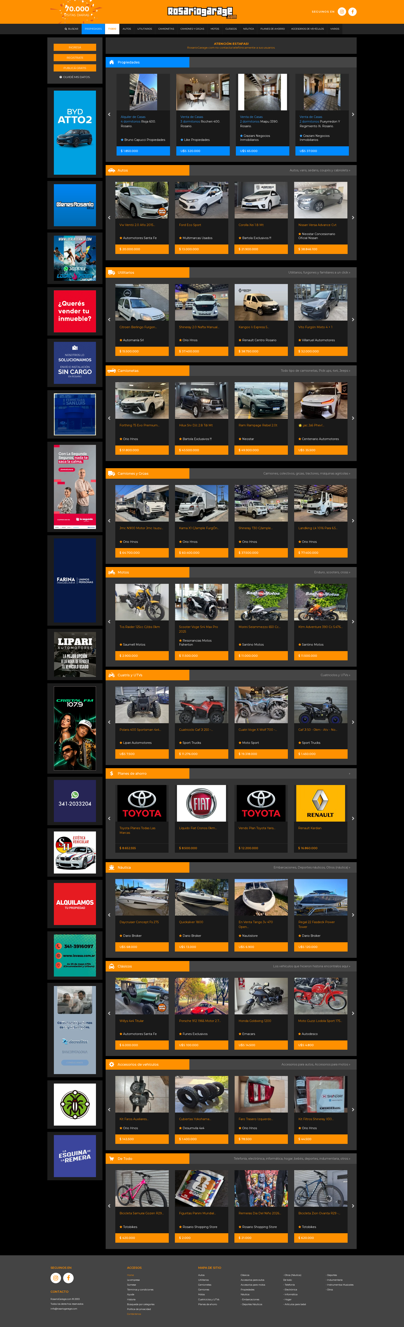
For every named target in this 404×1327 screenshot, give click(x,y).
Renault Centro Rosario (139, 340)
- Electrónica (290, 1289)
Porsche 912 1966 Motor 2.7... (140, 1021)
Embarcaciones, (286, 867)
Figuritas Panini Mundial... (138, 1213)
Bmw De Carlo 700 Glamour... (320, 1021)
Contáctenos (134, 1313)
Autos (201, 1275)
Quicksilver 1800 (132, 922)
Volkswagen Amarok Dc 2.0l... (260, 425)
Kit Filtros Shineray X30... (256, 1119)
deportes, (312, 1158)
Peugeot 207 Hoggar (314, 327)
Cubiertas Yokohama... (136, 1119)
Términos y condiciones (140, 1289)
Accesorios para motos (331, 1064)
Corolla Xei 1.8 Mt (131, 225)
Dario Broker (132, 936)
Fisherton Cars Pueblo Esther (316, 338)
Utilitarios (203, 1279)
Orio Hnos (249, 340)
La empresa (133, 1279)
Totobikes (249, 1227)
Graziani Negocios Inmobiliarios (194, 138)
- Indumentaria (334, 1279)
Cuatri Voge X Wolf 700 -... (138, 730)
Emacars (188, 1034)
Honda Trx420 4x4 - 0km (257, 730)
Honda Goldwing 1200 (195, 1021)
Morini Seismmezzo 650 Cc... (140, 627)
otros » (345, 1158)
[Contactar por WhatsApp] (75, 205)
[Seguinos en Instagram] (342, 11)
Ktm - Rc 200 (249, 627)
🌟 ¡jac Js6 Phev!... (192, 425)
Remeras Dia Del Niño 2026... (200, 1213)
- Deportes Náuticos (251, 1304)
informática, (275, 1158)
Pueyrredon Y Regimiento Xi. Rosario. (259, 121)
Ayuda (130, 1294)
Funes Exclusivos (135, 1034)
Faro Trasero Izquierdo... (196, 1119)
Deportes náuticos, (312, 867)
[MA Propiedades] (75, 311)
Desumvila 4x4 (133, 1128)
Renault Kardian (250, 828)
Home (130, 1275)
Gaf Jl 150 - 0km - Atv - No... (318, 730)
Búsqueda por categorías (140, 1304)
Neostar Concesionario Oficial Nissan (197, 236)
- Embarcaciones (250, 1299)
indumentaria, (329, 1158)
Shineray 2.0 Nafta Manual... (259, 327)
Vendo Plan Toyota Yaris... (197, 828)
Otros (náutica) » (338, 867)
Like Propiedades (135, 140)
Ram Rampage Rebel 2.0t (138, 425)
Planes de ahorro (207, 1304)
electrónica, (257, 1158)
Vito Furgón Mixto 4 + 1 (196, 327)
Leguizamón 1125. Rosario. (317, 121)
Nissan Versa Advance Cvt (198, 225)
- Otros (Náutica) (292, 1275)
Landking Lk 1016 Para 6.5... (198, 528)
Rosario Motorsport (315, 439)
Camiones (203, 1289)
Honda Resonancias (256, 743)
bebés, (299, 1158)
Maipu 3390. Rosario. (198, 121)
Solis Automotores (255, 238)
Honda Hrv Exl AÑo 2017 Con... (320, 225)
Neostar (128, 439)
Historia (131, 1299)
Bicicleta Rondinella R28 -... (318, 1213)
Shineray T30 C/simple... (136, 528)
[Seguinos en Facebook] (352, 12)
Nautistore (190, 936)
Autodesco (249, 1034)
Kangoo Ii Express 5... (134, 327)
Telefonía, (241, 1158)
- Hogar (287, 1299)
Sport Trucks (250, 542)
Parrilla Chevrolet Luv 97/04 (318, 1119)
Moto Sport (131, 743)
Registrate (75, 57)
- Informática (290, 1294)
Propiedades (247, 1289)
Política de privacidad (139, 1309)
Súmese (131, 1284)
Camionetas (204, 1284)
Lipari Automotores (315, 238)
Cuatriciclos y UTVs (208, 1299)
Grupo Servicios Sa (255, 644)
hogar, (289, 1158)
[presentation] (109, 115)
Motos (201, 1294)
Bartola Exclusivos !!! (137, 238)
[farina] (75, 580)
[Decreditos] (75, 1029)
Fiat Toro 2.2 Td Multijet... (316, 425)
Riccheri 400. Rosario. (139, 121)
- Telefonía (289, 1284)
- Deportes (331, 1275)
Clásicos (245, 1275)
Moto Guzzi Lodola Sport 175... (261, 1021)
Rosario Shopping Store (140, 1227)
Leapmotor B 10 (310, 828)
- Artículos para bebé (294, 1304)
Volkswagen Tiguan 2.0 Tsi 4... (260, 225)
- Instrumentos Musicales (340, 1284)
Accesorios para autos (252, 1279)
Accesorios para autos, (298, 1064)
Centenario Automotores (200, 439)
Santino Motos (133, 644)
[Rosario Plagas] (75, 1104)
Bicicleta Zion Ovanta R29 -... (260, 1213)
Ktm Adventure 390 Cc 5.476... (201, 627)
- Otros (329, 1289)
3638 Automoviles (255, 439)
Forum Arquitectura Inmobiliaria (314, 138)
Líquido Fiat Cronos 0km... (138, 828)
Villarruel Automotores (198, 340)
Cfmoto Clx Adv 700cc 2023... (319, 627)
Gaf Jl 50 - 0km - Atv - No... (198, 730)
